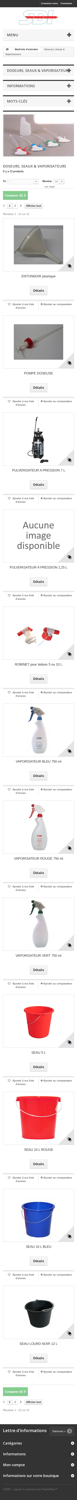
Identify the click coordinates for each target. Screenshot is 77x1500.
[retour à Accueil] (7, 49)
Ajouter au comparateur (57, 304)
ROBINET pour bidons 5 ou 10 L (38, 664)
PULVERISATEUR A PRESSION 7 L (38, 470)
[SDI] (38, 17)
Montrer (47, 181)
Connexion (66, 3)
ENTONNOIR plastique (38, 276)
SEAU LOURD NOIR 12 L (38, 1344)
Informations (21, 85)
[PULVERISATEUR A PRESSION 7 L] (38, 439)
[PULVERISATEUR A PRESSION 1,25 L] (38, 536)
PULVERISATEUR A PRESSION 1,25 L (38, 567)
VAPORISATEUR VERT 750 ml (38, 955)
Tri (4, 181)
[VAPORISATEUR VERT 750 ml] (38, 924)
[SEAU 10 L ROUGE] (38, 1118)
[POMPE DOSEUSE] (38, 342)
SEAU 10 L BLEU (38, 1247)
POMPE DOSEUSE (38, 373)
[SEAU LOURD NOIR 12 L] (38, 1312)
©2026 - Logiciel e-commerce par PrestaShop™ (30, 1489)
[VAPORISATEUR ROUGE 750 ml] (38, 827)
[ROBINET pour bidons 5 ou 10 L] (38, 633)
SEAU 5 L (38, 1053)
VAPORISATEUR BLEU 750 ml (38, 761)
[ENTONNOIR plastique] (38, 244)
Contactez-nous (49, 3)
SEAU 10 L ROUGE (38, 1150)
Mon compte (14, 1464)
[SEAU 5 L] (38, 1021)
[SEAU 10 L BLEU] (38, 1215)
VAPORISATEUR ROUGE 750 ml (38, 858)
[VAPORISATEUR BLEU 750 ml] (38, 730)
